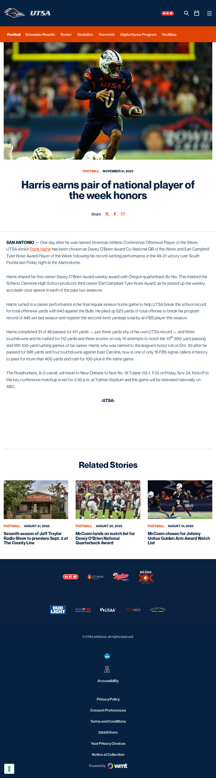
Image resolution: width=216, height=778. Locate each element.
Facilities (169, 34)
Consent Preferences (108, 710)
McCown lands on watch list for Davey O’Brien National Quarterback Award (105, 538)
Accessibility (108, 680)
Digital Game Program (138, 34)
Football (91, 171)
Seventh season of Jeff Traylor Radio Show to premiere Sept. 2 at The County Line (36, 538)
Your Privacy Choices (108, 743)
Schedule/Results (40, 34)
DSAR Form (108, 732)
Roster (66, 34)
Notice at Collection (108, 754)
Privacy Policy (108, 699)
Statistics (85, 34)
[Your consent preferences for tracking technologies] (9, 769)
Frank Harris (40, 249)
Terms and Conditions (108, 721)
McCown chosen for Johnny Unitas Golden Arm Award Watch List (179, 538)
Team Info (107, 34)
